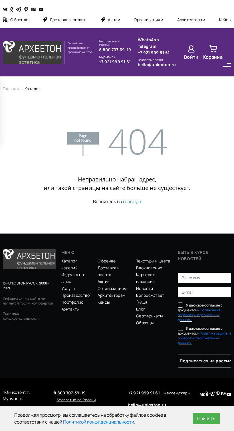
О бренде (19, 19)
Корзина (213, 57)
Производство (75, 295)
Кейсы (225, 19)
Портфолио (72, 302)
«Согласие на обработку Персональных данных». (199, 315)
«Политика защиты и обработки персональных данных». (204, 338)
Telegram (147, 46)
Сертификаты (149, 316)
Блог (140, 309)
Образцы (145, 322)
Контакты (70, 309)
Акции (114, 19)
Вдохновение (149, 267)
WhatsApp (148, 39)
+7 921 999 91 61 (115, 61)
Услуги (68, 288)
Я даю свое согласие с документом (200, 312)
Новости (144, 288)
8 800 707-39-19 (115, 49)
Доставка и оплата (68, 19)
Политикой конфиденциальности (98, 422)
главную (132, 201)
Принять (206, 418)
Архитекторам (191, 19)
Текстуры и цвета (153, 261)
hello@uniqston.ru (157, 64)
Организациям (148, 19)
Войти (191, 57)
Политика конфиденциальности (21, 316)
